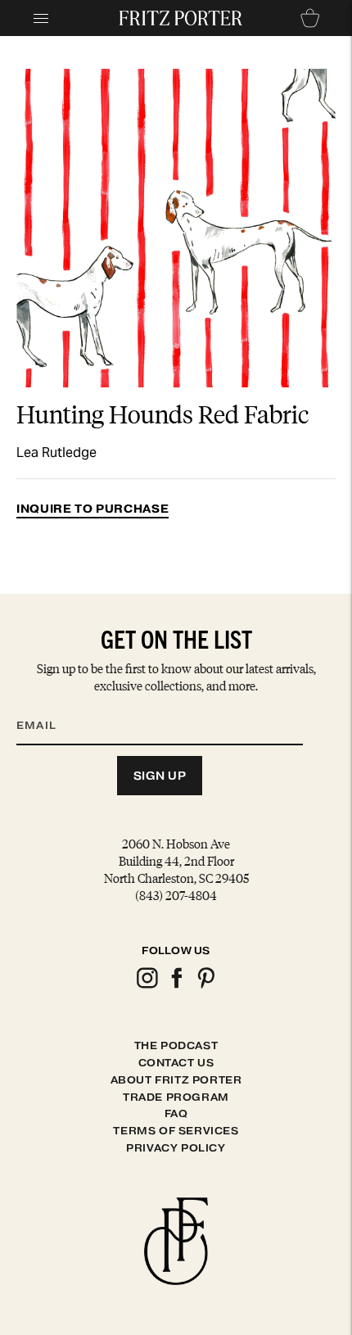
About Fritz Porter (176, 1080)
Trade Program (176, 1097)
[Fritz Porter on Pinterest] (205, 986)
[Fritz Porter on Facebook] (176, 986)
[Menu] (41, 18)
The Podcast (176, 1045)
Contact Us (176, 1063)
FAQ (176, 1113)
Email (47, 705)
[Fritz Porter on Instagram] (146, 986)
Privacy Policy (175, 1148)
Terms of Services (175, 1131)
